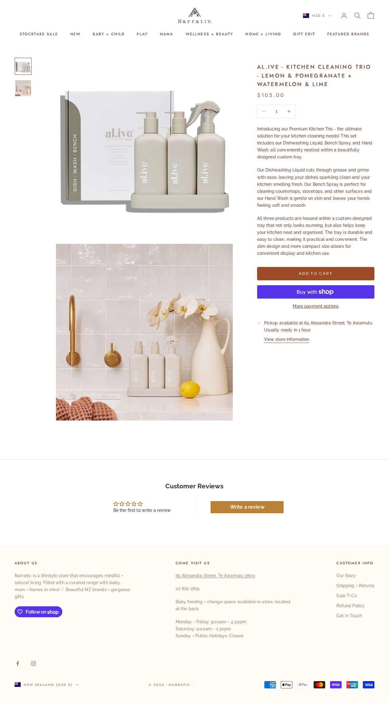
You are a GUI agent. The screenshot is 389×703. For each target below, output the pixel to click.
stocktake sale (39, 34)
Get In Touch (349, 615)
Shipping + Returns (355, 585)
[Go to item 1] (23, 66)
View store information (286, 339)
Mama (167, 34)
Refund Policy (350, 605)
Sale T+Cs (346, 595)
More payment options (316, 306)
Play (142, 34)
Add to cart (316, 273)
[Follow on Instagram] (33, 663)
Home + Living (263, 34)
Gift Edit (304, 34)
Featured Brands (348, 34)
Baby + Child (109, 34)
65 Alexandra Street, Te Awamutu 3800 (215, 575)
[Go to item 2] (23, 88)
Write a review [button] (247, 507)
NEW (75, 34)
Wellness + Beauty (209, 34)
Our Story (346, 575)
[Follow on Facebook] (18, 663)
